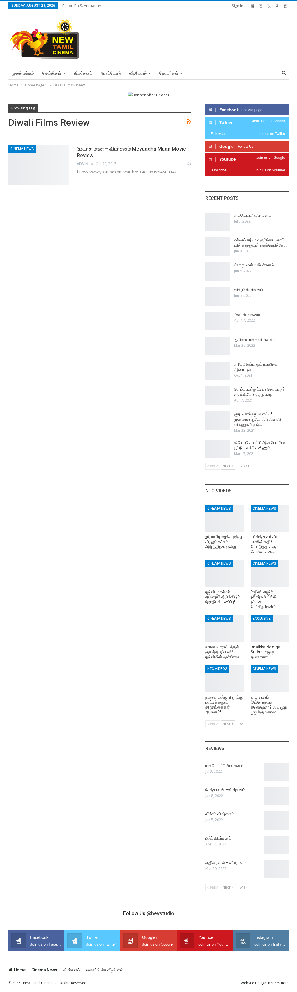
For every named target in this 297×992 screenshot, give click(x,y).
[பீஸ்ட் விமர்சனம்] (217, 321)
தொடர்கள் (168, 73)
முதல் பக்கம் (23, 73)
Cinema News (22, 149)
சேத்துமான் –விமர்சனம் (254, 265)
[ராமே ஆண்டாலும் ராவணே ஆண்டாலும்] (217, 371)
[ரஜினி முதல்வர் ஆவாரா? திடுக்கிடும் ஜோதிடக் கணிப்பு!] (224, 573)
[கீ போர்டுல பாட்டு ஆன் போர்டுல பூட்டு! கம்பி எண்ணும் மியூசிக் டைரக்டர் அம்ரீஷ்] (217, 449)
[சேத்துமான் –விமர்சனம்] (217, 271)
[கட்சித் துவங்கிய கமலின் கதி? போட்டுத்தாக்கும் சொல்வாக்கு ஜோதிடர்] (270, 518)
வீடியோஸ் (138, 73)
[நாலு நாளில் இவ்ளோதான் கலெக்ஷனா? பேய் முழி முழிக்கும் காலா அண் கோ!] (270, 678)
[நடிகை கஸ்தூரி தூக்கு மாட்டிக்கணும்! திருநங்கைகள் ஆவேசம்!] (224, 678)
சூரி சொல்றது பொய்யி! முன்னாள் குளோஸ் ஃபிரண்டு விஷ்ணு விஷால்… (257, 419)
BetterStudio (278, 982)
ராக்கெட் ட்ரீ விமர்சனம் (252, 215)
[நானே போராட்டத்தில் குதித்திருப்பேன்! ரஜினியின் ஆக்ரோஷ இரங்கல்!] (224, 628)
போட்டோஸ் (111, 73)
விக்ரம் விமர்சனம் (248, 289)
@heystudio (160, 913)
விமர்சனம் (83, 73)
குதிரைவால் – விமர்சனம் (254, 339)
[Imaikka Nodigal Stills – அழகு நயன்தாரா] (270, 628)
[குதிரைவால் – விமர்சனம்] (217, 346)
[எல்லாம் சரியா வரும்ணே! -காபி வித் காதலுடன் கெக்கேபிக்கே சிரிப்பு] (217, 246)
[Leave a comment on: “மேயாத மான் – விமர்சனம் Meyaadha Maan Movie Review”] (189, 164)
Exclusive (262, 619)
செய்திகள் (51, 73)
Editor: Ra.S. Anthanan (81, 5)
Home (20, 970)
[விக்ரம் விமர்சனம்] (217, 296)
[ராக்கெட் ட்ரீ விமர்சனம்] (217, 222)
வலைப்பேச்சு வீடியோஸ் (104, 970)
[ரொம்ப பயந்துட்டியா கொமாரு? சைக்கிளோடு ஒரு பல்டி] (217, 395)
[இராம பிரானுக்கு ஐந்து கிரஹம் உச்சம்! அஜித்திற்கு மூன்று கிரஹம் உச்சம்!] (224, 518)
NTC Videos (217, 669)
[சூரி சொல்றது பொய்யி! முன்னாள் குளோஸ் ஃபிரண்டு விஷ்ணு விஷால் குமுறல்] (217, 420)
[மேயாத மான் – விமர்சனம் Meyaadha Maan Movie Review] (38, 164)
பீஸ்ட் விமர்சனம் (247, 314)
